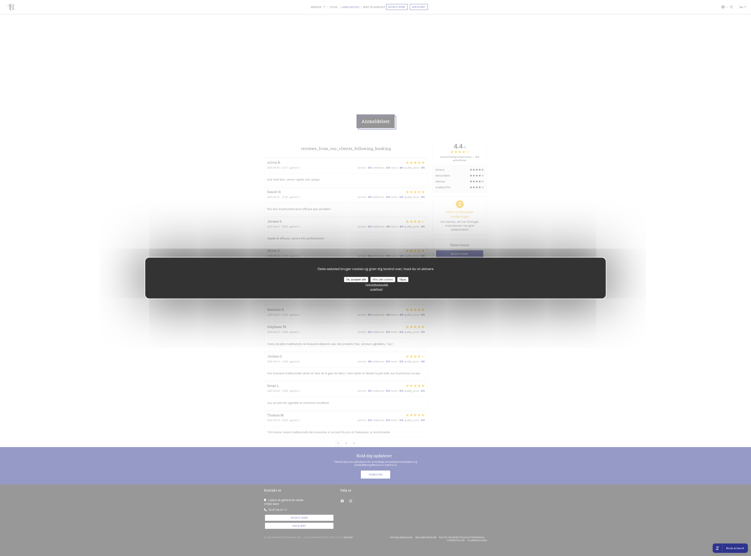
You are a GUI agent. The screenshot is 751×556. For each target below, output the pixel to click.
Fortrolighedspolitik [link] (377, 285)
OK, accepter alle (356, 279)
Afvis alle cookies (383, 279)
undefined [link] (376, 289)
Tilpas (402, 279)
